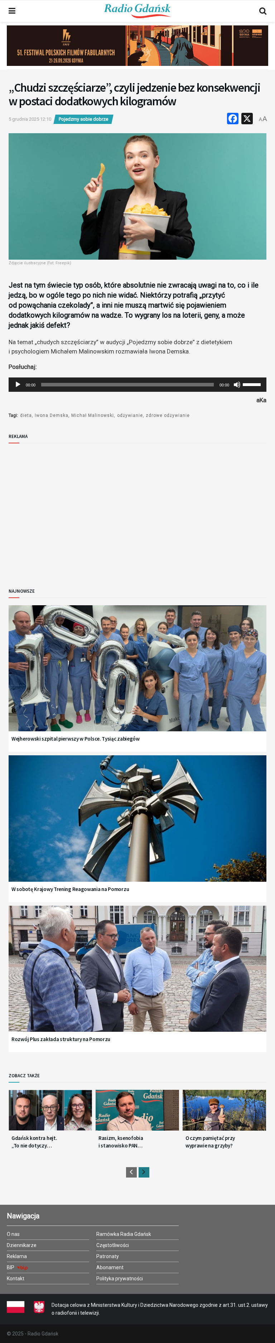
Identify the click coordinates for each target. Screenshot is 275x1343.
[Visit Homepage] (137, 11)
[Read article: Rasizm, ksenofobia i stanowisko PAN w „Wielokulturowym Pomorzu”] (137, 1113)
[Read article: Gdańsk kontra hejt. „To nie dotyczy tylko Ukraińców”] (50, 1113)
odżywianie (130, 415)
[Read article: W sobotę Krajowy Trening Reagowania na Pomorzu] (137, 827)
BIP (11, 1267)
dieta (26, 415)
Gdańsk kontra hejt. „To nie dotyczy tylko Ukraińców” (34, 1142)
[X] (247, 119)
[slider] (253, 383)
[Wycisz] (237, 384)
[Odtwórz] (17, 384)
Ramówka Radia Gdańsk (123, 1234)
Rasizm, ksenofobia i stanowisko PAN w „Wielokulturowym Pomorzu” (122, 1142)
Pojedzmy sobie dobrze (83, 119)
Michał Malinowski (92, 415)
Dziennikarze (22, 1245)
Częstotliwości (112, 1245)
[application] (137, 384)
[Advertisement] (68, 510)
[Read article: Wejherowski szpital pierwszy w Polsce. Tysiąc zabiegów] (137, 677)
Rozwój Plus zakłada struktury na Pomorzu (60, 1039)
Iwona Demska (51, 415)
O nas (13, 1234)
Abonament (110, 1267)
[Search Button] (262, 11)
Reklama (17, 1256)
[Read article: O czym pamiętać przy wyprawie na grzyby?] (224, 1113)
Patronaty (107, 1256)
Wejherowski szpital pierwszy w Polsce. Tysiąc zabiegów (75, 738)
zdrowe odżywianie (168, 415)
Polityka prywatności (119, 1278)
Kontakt (15, 1278)
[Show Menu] (12, 11)
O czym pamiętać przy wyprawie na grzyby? (210, 1142)
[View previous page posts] (131, 1172)
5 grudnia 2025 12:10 (30, 119)
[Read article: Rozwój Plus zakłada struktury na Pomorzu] (137, 978)
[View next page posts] (144, 1172)
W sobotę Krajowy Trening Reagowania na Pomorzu (70, 889)
